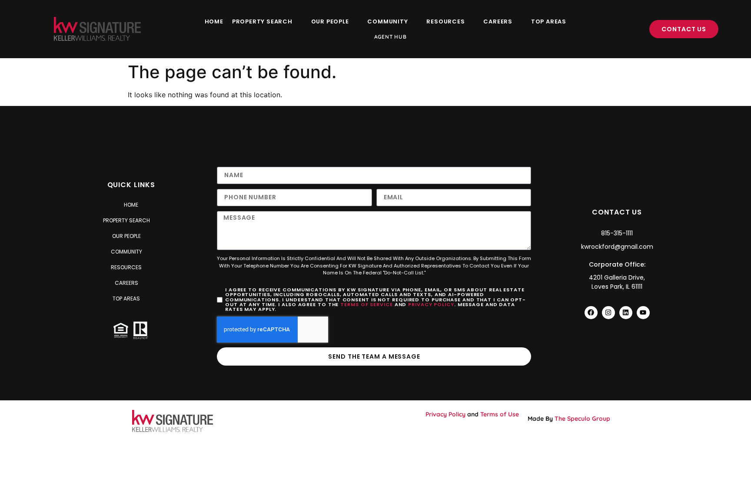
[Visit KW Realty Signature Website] (97, 29)
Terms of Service (366, 304)
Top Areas (548, 21)
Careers (497, 21)
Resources (445, 21)
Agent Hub (390, 36)
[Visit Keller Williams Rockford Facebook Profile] (591, 312)
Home (214, 21)
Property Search (262, 21)
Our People (330, 21)
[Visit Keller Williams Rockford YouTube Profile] (643, 312)
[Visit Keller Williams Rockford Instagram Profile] (608, 312)
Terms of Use (499, 414)
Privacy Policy (431, 304)
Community (387, 21)
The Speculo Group (582, 418)
